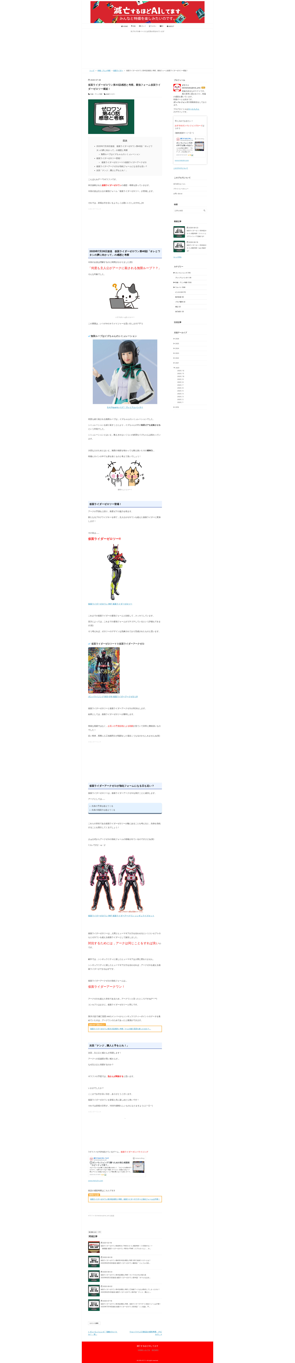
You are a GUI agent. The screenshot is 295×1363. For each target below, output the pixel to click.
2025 (177, 343)
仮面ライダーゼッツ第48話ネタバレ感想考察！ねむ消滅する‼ (196, 248)
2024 (177, 348)
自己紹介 (155, 1350)
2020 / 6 (180, 388)
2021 (177, 363)
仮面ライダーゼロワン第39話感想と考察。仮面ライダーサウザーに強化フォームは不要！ (125, 1199)
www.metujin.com (95, 1181)
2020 (177, 368)
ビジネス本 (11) (180, 292)
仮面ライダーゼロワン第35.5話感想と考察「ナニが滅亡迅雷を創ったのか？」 (120, 1029)
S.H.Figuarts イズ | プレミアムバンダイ (125, 407)
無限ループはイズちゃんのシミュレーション (120, 154)
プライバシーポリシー (180, 189)
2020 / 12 (180, 371)
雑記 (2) (178, 307)
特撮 (134, 26)
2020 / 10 (180, 376)
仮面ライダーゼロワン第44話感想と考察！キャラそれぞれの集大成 (123, 1275)
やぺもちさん (193, 109)
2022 (177, 358)
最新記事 (177, 221)
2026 (177, 339)
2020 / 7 (180, 385)
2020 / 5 (180, 391)
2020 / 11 (180, 373)
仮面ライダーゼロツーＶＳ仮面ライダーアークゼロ (124, 162)
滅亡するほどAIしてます (147, 4)
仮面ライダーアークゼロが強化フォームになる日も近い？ (121, 166)
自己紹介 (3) (179, 311)
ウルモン (153, 26)
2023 (177, 353)
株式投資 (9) (179, 297)
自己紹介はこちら (179, 184)
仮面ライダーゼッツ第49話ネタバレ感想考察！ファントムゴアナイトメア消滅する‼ (196, 233)
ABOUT (171, 26)
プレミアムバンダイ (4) (183, 278)
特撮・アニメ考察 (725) (183, 282)
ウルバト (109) (180, 287)
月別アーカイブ (180, 332)
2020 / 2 (180, 399)
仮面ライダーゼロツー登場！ (109, 158)
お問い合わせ (177, 193)
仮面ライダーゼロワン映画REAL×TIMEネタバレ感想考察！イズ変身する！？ (126, 1246)
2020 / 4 (180, 394)
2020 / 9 (180, 379)
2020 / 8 (180, 382)
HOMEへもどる (144, 1350)
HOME (125, 26)
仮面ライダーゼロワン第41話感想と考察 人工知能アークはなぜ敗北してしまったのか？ (130, 1289)
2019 (177, 407)
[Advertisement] (147, 50)
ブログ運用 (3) (180, 302)
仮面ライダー (110, 94)
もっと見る (177, 257)
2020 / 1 (180, 402)
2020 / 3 (180, 396)
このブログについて (180, 168)
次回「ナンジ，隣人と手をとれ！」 (112, 170)
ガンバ (143, 26)
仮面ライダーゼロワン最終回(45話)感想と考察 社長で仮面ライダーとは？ (126, 1260)
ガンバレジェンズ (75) (183, 273)
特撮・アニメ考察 (96, 94)
